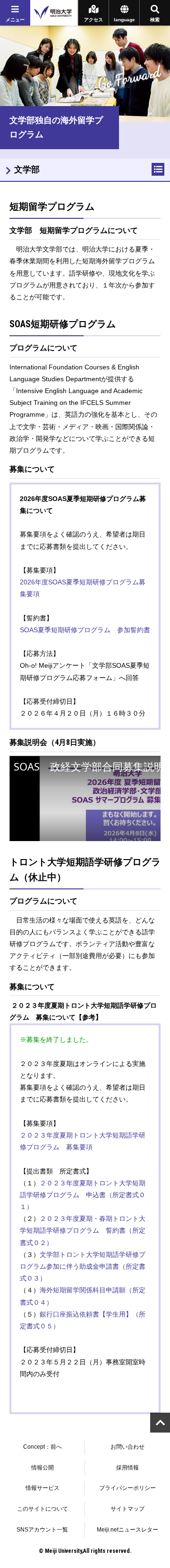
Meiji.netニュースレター (127, 1529)
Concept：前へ (42, 1446)
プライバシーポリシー (127, 1488)
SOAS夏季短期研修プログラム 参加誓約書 (85, 630)
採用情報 (127, 1467)
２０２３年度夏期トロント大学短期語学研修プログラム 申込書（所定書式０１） (82, 1194)
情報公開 (42, 1467)
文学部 (27, 169)
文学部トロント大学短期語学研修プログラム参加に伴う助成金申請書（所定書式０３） (82, 1266)
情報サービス (43, 1488)
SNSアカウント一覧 (42, 1529)
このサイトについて (42, 1508)
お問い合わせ (127, 1446)
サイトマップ (127, 1508)
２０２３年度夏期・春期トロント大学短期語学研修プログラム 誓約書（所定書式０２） (82, 1230)
